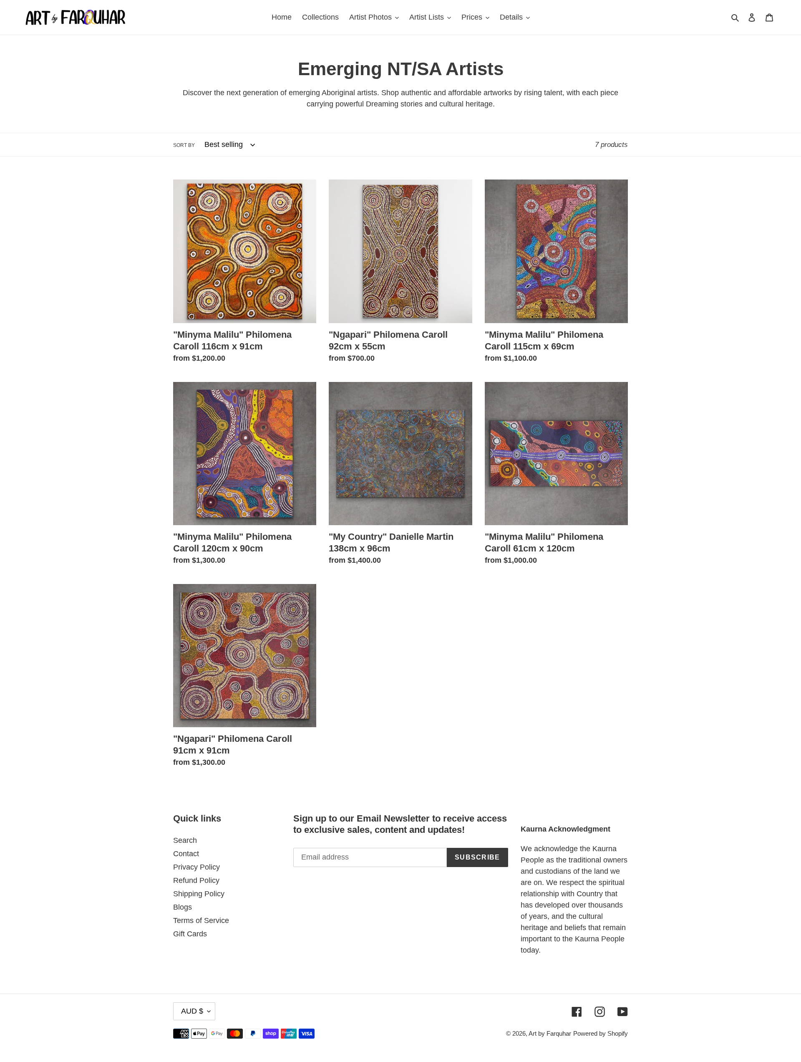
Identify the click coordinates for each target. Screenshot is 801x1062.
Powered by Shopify (600, 1033)
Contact (186, 854)
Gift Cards (190, 934)
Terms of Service (201, 920)
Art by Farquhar (550, 1033)
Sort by (184, 145)
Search (185, 840)
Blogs (182, 907)
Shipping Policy (198, 894)
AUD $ (192, 1011)
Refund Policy (196, 880)
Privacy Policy (196, 867)
